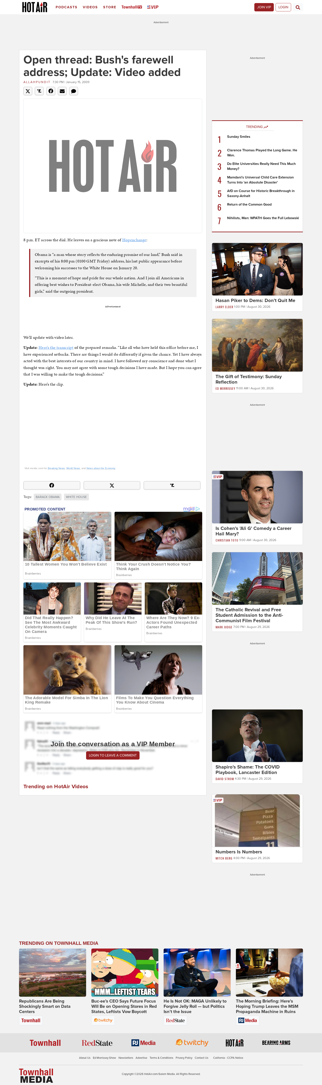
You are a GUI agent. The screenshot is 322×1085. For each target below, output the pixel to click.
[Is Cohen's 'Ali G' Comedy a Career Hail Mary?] (257, 497)
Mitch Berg (224, 858)
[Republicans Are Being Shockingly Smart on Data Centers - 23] (52, 973)
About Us (84, 1058)
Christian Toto (227, 540)
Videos (90, 7)
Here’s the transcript (56, 347)
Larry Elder (224, 306)
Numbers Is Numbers (239, 852)
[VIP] (153, 7)
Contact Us (201, 1058)
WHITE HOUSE (76, 497)
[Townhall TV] (132, 7)
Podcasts (67, 7)
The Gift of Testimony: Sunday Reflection (249, 379)
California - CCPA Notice (228, 1058)
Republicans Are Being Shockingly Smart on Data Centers (45, 1006)
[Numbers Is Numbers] (257, 820)
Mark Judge (224, 627)
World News (73, 468)
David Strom (225, 778)
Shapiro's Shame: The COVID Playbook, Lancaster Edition (248, 769)
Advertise (141, 1058)
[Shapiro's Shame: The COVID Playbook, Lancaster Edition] (257, 735)
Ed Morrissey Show (104, 1058)
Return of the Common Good (249, 204)
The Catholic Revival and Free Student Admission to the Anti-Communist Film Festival (249, 615)
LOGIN (283, 7)
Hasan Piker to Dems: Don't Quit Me (255, 300)
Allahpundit (37, 82)
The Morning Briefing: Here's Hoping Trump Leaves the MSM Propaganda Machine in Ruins (267, 1006)
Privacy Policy (184, 1058)
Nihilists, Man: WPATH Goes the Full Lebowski (263, 218)
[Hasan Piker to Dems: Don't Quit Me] (257, 269)
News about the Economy (101, 468)
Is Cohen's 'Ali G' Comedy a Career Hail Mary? (254, 531)
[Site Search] (298, 7)
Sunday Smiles (238, 137)
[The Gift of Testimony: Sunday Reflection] (257, 345)
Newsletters (126, 1058)
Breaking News (56, 468)
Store (109, 7)
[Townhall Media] (36, 1075)
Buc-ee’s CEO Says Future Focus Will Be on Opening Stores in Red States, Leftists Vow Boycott (124, 1006)
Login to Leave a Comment (113, 755)
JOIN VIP (264, 7)
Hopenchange (134, 240)
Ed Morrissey (225, 388)
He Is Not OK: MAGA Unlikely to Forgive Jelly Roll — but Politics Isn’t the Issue (195, 1006)
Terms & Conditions (161, 1058)
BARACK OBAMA (48, 497)
